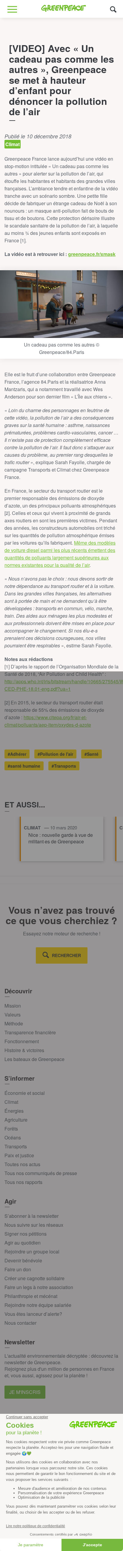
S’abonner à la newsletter (31, 1215)
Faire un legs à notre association (38, 1287)
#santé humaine (24, 766)
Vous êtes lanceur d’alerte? (33, 1313)
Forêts (11, 1128)
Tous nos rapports (23, 1182)
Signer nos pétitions (25, 1233)
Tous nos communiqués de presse (40, 1173)
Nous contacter (20, 1322)
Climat (11, 1101)
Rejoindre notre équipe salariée (37, 1305)
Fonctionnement (21, 1041)
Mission (12, 1005)
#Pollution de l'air (55, 754)
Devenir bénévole (23, 1260)
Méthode (13, 1023)
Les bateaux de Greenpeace (34, 1059)
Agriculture (15, 1119)
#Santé (91, 754)
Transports (15, 1146)
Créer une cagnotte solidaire (34, 1278)
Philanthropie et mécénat (30, 1296)
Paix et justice (19, 1155)
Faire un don (17, 1269)
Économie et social (24, 1093)
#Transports (64, 766)
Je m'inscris (25, 1392)
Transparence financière (30, 1032)
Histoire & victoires (24, 1050)
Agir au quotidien (22, 1242)
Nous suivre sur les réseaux (33, 1224)
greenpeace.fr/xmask (92, 254)
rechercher (66, 955)
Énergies (14, 1110)
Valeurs (12, 1014)
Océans (12, 1137)
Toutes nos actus (22, 1164)
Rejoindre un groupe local (31, 1251)
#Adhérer (17, 754)
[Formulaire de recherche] (113, 9)
